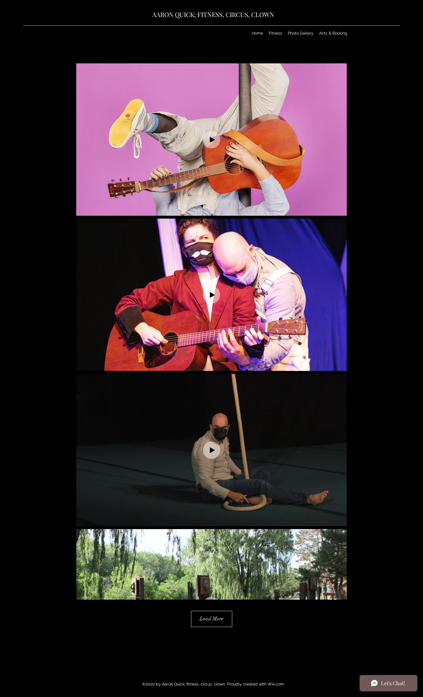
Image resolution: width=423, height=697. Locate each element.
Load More (212, 618)
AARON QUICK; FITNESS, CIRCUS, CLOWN (213, 14)
